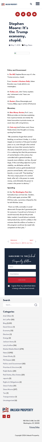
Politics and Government (12, 364)
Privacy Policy (34, 427)
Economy (6, 331)
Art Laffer (7, 320)
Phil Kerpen (7, 360)
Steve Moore (8, 389)
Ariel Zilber (7, 316)
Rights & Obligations (11, 382)
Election (6, 334)
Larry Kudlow (8, 345)
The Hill (12, 74)
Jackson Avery (8, 342)
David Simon (8, 327)
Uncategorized (8, 400)
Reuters (12, 101)
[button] (17, 14)
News (30, 45)
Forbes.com (14, 92)
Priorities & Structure (11, 367)
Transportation (9, 397)
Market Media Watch (11, 349)
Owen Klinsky (8, 356)
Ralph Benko (7, 371)
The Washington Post (20, 192)
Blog (25, 45)
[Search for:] (21, 305)
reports (6, 378)
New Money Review (17, 112)
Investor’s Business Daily (21, 81)
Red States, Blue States (12, 375)
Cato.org (13, 127)
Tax (4, 393)
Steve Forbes (8, 386)
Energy (5, 338)
